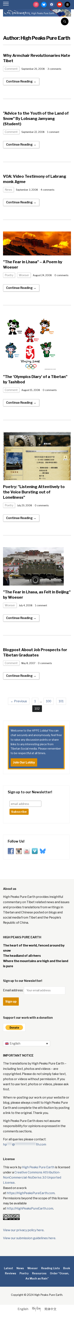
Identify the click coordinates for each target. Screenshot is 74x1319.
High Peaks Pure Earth (38, 1167)
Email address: (13, 990)
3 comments (54, 68)
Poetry (9, 275)
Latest (8, 1268)
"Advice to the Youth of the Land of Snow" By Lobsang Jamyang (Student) (36, 118)
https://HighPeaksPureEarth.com (31, 1193)
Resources (39, 1273)
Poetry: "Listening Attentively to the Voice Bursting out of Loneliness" (34, 492)
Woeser (24, 275)
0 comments (61, 275)
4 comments (47, 189)
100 (48, 701)
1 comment (53, 132)
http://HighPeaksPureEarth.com (30, 1208)
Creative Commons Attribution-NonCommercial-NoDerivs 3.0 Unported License (32, 1177)
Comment (11, 68)
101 (61, 701)
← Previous (18, 701)
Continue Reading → (21, 81)
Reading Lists (50, 1268)
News (8, 189)
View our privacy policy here (23, 1230)
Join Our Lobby (24, 762)
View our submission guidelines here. (29, 1238)
